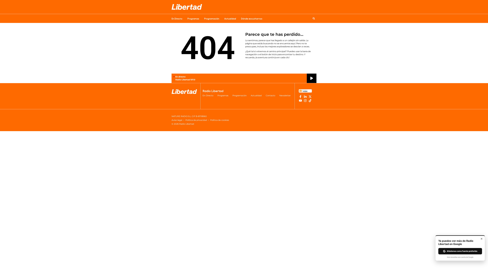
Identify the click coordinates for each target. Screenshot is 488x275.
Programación (211, 18)
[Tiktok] (310, 100)
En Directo (177, 18)
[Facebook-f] (300, 96)
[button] (313, 18)
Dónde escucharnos (251, 18)
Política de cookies (219, 120)
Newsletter (285, 95)
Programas (193, 18)
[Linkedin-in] (305, 96)
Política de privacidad (196, 120)
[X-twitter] (310, 96)
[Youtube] (300, 100)
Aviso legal (177, 120)
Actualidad (230, 18)
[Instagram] (305, 100)
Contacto (270, 95)
